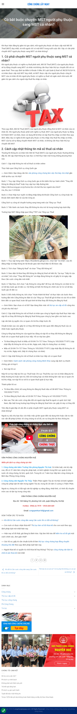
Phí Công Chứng (7, 604)
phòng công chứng (60, 709)
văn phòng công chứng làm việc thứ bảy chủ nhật (48, 173)
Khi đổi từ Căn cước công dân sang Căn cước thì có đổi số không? (31, 520)
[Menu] (3, 4)
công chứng (49, 709)
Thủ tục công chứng (9, 600)
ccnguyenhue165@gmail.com (41, 511)
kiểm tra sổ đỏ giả (63, 533)
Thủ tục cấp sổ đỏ (8, 596)
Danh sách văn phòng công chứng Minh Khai (32, 361)
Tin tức (38, 16)
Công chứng (6, 592)
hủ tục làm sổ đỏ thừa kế (42, 525)
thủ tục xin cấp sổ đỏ (58, 305)
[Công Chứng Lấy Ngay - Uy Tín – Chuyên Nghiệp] (38, 4)
